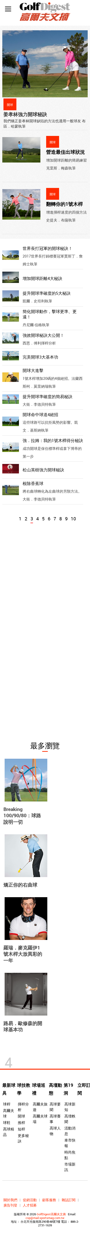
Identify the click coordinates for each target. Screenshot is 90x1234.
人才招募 (30, 1205)
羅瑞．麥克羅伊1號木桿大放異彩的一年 (22, 954)
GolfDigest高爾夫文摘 (51, 1214)
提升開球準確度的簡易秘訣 (47, 396)
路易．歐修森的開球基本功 (22, 1026)
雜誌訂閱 (68, 1199)
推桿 (21, 1122)
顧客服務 (49, 1199)
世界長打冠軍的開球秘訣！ (47, 248)
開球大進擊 (33, 370)
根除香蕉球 (33, 483)
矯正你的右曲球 (20, 884)
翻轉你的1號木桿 (64, 204)
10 (73, 519)
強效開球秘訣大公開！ (43, 335)
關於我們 (10, 1199)
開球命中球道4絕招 (40, 414)
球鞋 (6, 1122)
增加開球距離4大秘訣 (42, 278)
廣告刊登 (10, 1205)
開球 (21, 1116)
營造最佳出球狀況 (65, 152)
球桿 (6, 1104)
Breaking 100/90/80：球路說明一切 (22, 815)
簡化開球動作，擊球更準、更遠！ (50, 314)
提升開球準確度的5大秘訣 (47, 293)
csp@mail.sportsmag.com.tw (45, 1218)
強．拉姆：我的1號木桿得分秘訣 (53, 440)
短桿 (21, 1129)
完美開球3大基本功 (40, 357)
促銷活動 (30, 1199)
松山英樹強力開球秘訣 (43, 470)
